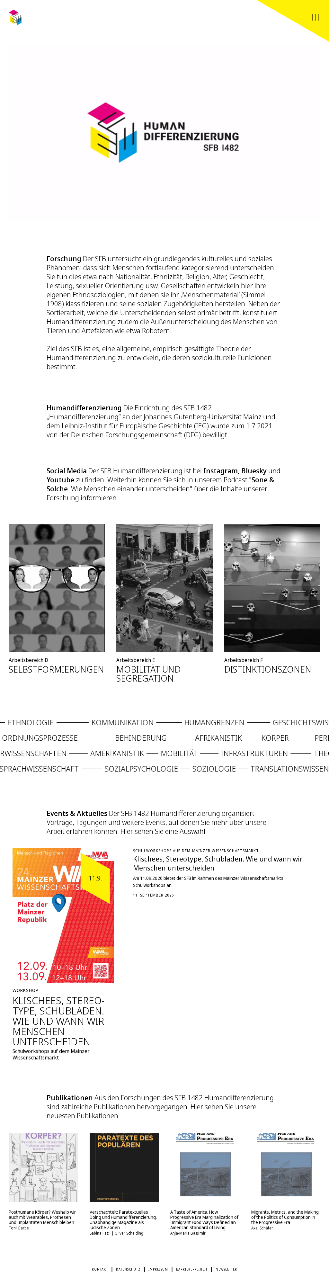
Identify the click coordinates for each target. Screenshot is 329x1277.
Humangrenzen (200, 722)
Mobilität (142, 753)
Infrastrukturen (217, 753)
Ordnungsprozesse (55, 737)
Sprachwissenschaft (80, 768)
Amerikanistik (80, 753)
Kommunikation (108, 722)
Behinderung (156, 737)
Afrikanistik (233, 737)
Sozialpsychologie (182, 768)
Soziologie (254, 768)
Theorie (292, 753)
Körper (290, 737)
